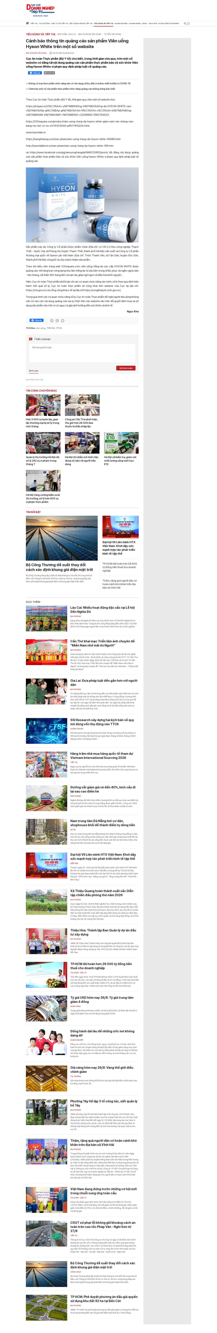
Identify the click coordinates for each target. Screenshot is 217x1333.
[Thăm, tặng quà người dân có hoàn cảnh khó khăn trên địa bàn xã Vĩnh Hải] (46, 1151)
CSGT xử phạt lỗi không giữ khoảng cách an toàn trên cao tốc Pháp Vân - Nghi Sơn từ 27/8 (103, 1227)
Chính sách (75, 1272)
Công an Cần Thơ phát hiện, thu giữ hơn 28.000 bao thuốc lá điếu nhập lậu (81, 423)
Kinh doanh (75, 796)
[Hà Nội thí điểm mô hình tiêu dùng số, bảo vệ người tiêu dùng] (82, 443)
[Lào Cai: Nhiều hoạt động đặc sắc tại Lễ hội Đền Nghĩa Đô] (46, 618)
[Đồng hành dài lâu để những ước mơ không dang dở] (46, 1042)
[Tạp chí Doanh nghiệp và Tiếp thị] (40, 8)
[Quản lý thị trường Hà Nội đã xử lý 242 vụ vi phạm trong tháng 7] (43, 443)
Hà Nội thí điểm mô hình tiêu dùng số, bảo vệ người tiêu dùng (81, 461)
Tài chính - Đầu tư (78, 973)
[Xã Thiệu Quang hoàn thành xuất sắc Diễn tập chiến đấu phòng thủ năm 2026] (46, 902)
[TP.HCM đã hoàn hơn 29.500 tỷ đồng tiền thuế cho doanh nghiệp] (46, 975)
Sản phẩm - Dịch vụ (66, 34)
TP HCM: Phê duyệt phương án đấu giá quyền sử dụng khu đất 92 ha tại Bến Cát (104, 1299)
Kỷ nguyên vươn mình (168, 24)
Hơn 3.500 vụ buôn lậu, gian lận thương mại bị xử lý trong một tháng (42, 423)
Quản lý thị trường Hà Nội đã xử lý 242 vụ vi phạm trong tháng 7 (42, 461)
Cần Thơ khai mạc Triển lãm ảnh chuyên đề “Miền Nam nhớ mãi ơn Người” (102, 643)
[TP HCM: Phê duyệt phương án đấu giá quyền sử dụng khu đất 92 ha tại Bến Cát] (46, 1308)
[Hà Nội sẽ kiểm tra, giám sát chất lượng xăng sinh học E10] (121, 443)
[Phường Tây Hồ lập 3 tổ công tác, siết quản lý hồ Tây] (46, 1112)
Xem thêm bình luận (34, 380)
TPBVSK (51, 328)
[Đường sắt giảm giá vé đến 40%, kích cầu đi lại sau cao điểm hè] (46, 798)
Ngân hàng (75, 1006)
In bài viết (50, 73)
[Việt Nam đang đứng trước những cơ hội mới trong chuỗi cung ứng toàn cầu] (46, 1200)
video (144, 24)
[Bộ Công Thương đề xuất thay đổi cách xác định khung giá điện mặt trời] (62, 538)
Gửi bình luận (125, 368)
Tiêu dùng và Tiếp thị (40, 34)
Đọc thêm (33, 601)
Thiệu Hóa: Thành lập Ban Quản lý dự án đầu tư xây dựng (103, 932)
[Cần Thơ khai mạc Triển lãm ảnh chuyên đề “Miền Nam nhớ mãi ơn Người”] (46, 652)
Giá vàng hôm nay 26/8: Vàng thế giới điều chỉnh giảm (101, 1070)
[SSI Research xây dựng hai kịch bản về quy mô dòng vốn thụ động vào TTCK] (46, 731)
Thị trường (75, 1076)
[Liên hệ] (62, 320)
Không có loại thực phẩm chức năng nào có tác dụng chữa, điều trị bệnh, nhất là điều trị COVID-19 (79, 83)
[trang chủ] (27, 24)
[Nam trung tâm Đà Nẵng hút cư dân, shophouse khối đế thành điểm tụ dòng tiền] (46, 832)
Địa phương (75, 616)
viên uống (40, 328)
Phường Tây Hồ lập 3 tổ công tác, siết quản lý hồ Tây (103, 1103)
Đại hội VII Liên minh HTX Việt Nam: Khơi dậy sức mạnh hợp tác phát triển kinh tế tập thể (103, 857)
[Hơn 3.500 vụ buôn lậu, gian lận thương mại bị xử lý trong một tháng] (43, 405)
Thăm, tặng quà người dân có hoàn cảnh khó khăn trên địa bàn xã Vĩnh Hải (119, 584)
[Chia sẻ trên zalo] (57, 320)
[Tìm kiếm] (185, 24)
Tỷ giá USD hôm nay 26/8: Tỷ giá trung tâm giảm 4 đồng (101, 1000)
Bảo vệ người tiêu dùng (90, 34)
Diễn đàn (74, 863)
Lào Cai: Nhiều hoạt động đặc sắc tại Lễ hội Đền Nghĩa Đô (102, 610)
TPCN (59, 328)
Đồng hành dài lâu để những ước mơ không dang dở (102, 1033)
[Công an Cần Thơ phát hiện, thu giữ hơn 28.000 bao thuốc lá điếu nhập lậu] (82, 405)
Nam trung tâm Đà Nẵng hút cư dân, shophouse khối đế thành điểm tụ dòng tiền (102, 823)
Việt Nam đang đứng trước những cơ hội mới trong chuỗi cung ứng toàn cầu (103, 1191)
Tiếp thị (33, 24)
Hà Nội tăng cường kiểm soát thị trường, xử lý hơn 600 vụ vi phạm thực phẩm (43, 498)
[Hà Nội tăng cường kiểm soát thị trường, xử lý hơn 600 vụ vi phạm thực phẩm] (43, 480)
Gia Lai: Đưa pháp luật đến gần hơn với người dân (103, 683)
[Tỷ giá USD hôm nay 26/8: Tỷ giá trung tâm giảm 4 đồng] (46, 1008)
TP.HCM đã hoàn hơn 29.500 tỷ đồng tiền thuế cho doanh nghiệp (119, 567)
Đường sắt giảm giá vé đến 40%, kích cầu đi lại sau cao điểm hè (103, 789)
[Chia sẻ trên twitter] (52, 320)
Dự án (73, 830)
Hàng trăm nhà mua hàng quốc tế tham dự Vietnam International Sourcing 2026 (101, 756)
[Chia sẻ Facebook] (35, 73)
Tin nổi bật (33, 512)
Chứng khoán (76, 729)
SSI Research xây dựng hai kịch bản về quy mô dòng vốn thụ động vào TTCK (102, 722)
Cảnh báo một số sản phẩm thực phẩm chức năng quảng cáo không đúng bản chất (71, 89)
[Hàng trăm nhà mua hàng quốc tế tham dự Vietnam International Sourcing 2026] (46, 764)
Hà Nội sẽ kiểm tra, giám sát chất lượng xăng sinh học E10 (120, 461)
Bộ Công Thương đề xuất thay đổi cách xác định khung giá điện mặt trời (59, 567)
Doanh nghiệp (76, 1040)
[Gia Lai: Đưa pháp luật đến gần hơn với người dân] (46, 691)
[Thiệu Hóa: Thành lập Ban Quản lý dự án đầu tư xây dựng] (46, 941)
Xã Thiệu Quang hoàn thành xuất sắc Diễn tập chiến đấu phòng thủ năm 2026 (101, 893)
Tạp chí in (152, 24)
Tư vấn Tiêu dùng (112, 34)
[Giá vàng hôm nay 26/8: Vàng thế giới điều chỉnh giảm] (46, 1078)
